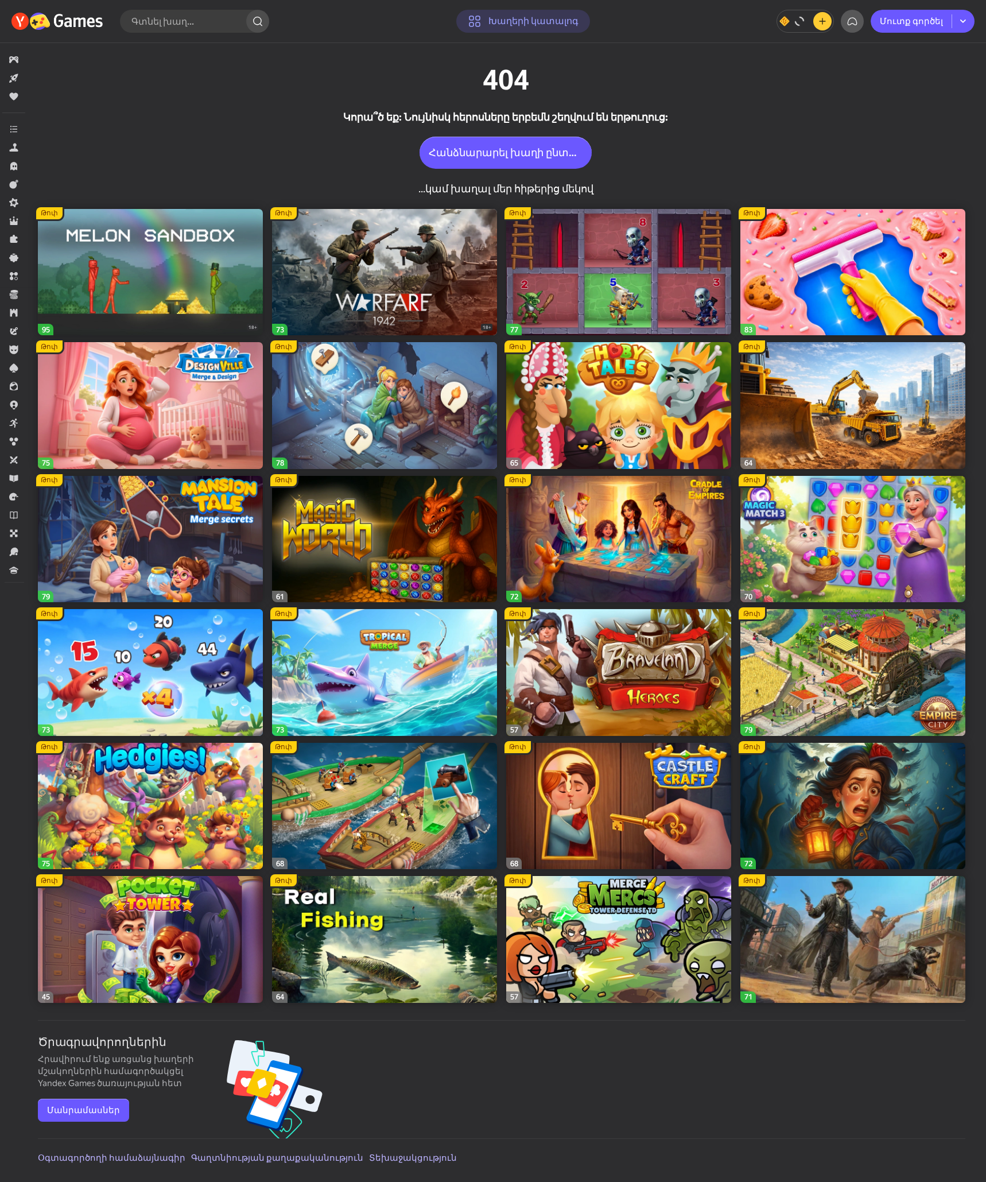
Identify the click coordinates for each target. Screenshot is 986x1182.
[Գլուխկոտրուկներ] (13, 239)
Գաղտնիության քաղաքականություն (277, 1158)
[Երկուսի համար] (13, 460)
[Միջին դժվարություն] (13, 202)
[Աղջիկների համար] (13, 386)
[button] (13, 60)
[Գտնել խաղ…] (257, 21)
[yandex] (58, 21)
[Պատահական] (13, 258)
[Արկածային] (13, 331)
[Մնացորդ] (805, 21)
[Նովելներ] (13, 515)
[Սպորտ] (13, 551)
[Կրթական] (13, 478)
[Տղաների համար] (13, 349)
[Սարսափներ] (13, 166)
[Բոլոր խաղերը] (13, 60)
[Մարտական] (13, 184)
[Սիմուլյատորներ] (13, 147)
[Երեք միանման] (13, 276)
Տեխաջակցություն (413, 1158)
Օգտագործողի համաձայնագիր (111, 1158)
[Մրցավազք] (13, 496)
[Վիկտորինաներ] (13, 570)
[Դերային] (13, 221)
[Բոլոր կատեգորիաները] (13, 129)
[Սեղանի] (13, 533)
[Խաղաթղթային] (13, 368)
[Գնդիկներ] (13, 441)
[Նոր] (13, 78)
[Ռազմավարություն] (13, 313)
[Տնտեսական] (13, 294)
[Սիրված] (13, 96)
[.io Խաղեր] (13, 405)
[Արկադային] (13, 423)
